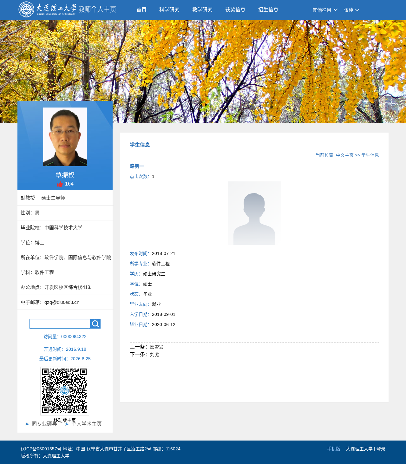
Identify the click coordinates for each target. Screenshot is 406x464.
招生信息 (268, 9)
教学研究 (202, 9)
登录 (381, 448)
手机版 (333, 448)
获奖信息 (235, 9)
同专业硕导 (44, 424)
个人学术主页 (86, 424)
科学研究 (169, 9)
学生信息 (370, 155)
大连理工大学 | (361, 448)
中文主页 (345, 155)
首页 (141, 9)
